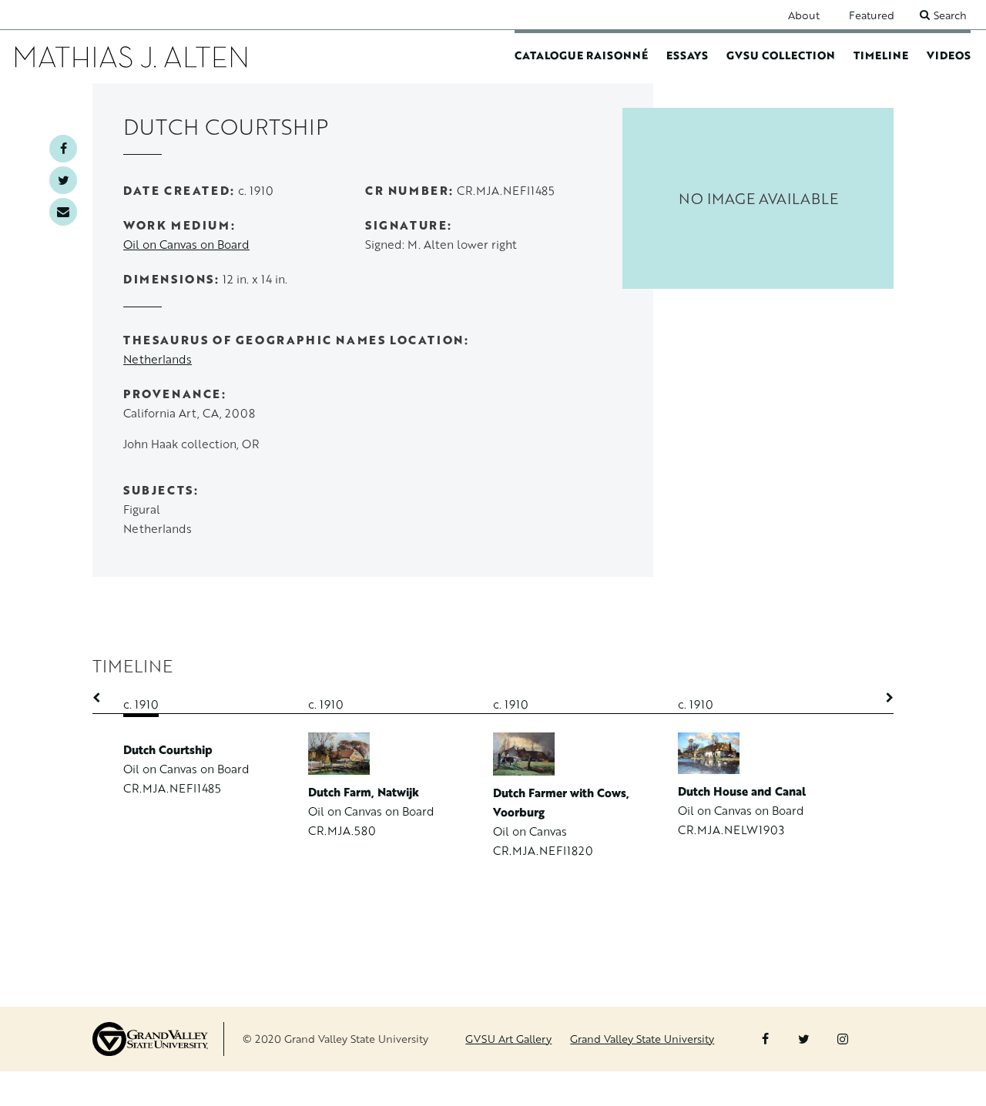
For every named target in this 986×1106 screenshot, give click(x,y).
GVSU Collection (780, 55)
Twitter (63, 180)
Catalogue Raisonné (581, 55)
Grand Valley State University (642, 1038)
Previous (104, 697)
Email (63, 212)
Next (882, 697)
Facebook (63, 149)
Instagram (843, 1039)
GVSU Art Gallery (508, 1038)
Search (950, 15)
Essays (687, 55)
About (804, 15)
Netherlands (157, 359)
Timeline (881, 55)
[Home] (130, 56)
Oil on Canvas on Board (186, 244)
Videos (949, 55)
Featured (871, 15)
